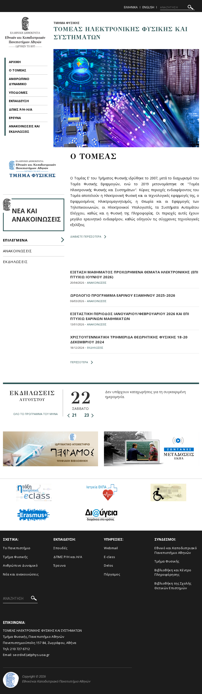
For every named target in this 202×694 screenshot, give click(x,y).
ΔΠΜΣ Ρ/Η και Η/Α (67, 557)
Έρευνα (59, 565)
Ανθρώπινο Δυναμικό (20, 565)
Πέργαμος (112, 574)
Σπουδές (60, 548)
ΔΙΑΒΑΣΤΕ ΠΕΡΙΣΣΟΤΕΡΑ (85, 236)
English (148, 7)
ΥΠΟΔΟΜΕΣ (18, 92)
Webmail (111, 548)
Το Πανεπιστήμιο (17, 548)
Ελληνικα (131, 7)
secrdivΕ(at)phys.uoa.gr (31, 655)
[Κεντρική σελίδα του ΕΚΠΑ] (11, 680)
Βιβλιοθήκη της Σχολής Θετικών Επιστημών (172, 585)
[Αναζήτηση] (190, 8)
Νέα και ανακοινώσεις (20, 574)
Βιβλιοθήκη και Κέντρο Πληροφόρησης (172, 572)
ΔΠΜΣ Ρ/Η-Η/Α (20, 109)
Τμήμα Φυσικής (15, 557)
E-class (109, 557)
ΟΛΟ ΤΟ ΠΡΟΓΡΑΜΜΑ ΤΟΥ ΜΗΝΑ (35, 414)
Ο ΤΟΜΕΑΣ (17, 70)
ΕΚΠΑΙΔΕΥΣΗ (19, 101)
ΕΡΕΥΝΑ (15, 118)
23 (87, 415)
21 (74, 415)
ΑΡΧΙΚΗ (15, 62)
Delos (108, 565)
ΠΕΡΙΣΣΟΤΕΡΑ (79, 362)
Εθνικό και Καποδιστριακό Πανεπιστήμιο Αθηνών (175, 550)
